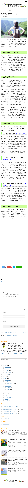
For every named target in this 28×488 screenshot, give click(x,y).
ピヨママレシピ (8, 368)
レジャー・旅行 (5, 281)
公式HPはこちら (20, 133)
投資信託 (6, 399)
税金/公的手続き (8, 386)
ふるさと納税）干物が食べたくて (12, 335)
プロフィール (4, 353)
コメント (5, 298)
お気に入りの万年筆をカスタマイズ (10, 406)
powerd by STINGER (16, 485)
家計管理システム (10, 383)
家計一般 (6, 381)
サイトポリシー (6, 424)
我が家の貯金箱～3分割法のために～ (16, 468)
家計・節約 (5, 378)
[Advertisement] (12, 232)
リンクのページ (6, 418)
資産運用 (4, 392)
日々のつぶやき (8, 372)
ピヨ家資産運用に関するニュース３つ (10, 409)
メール (5, 316)
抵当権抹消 (9, 387)
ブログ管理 (7, 370)
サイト (4, 321)
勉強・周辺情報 (8, 397)
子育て (4, 376)
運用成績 (6, 400)
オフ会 (6, 393)
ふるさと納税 (7, 380)
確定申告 (8, 389)
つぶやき (4, 365)
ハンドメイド (7, 367)
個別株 (6, 395)
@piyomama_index (17, 353)
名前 (4, 312)
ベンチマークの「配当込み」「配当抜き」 (17, 450)
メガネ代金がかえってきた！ (14, 430)
